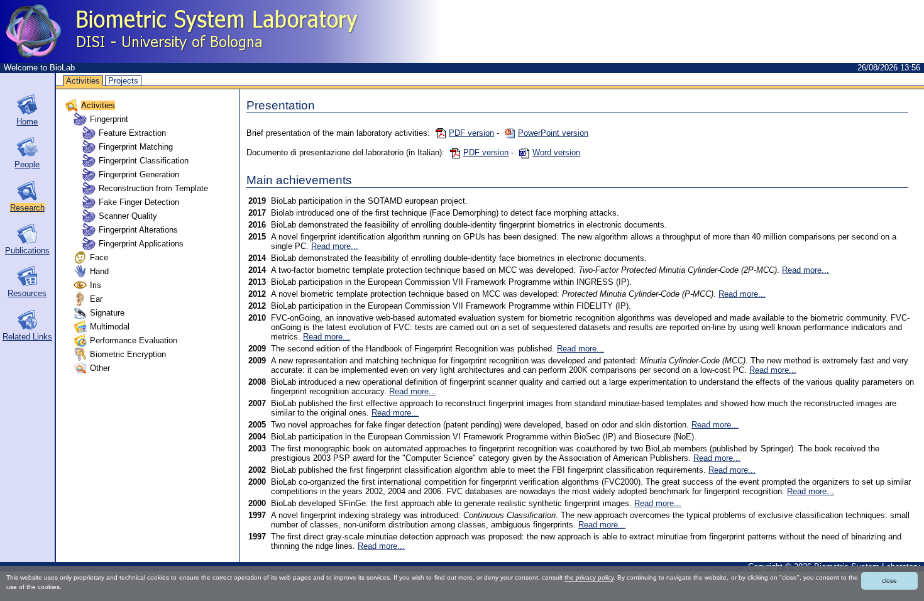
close (889, 580)
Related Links (27, 336)
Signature (107, 312)
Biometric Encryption (128, 354)
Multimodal (109, 326)
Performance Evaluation (133, 340)
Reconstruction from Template (153, 188)
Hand (99, 271)
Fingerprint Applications (141, 243)
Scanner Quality (128, 216)
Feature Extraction (132, 133)
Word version (556, 152)
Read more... (334, 246)
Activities (83, 80)
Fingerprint (109, 119)
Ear (96, 299)
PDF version (471, 133)
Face (99, 257)
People (27, 164)
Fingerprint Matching (136, 147)
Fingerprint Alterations (138, 229)
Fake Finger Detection (139, 202)
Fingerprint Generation (139, 174)
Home (27, 121)
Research (27, 207)
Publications (27, 250)
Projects (123, 80)
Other (100, 368)
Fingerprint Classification (144, 160)
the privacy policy (588, 577)
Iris (95, 285)
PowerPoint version (553, 133)
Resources (27, 293)
